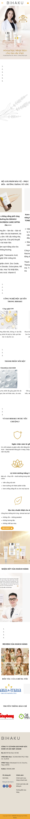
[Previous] (1, 61)
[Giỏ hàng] (28, 3)
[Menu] (2, 3)
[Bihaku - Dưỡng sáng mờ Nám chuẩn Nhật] (15, 3)
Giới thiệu (5, 778)
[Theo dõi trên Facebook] (4, 786)
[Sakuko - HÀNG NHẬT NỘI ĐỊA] (15, 688)
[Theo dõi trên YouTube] (10, 786)
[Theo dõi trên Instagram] (7, 786)
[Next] (6, 61)
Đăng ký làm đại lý (7, 782)
